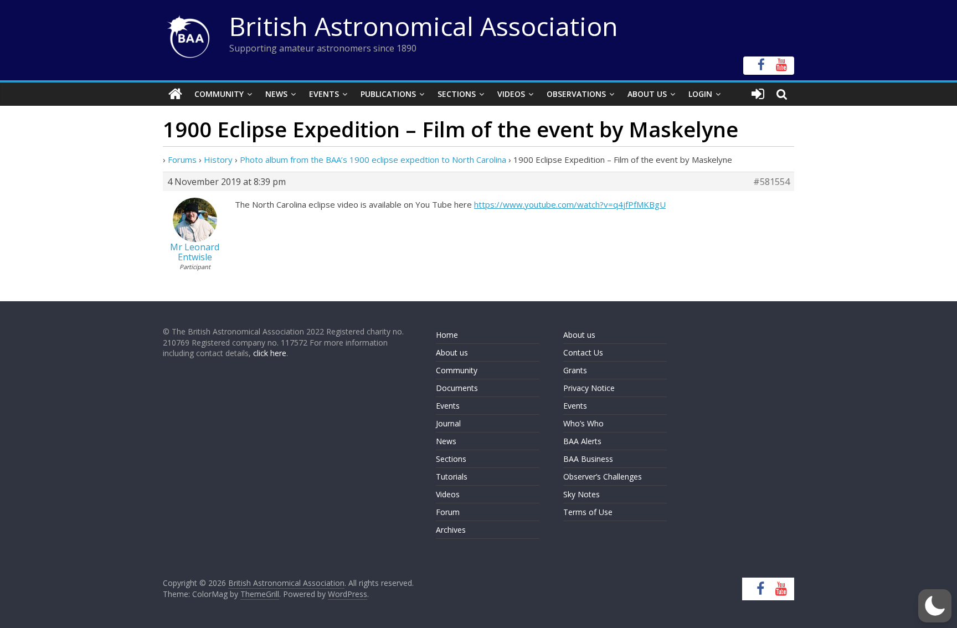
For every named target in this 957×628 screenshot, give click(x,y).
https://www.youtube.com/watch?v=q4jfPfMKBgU (570, 204)
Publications (388, 94)
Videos (511, 94)
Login (700, 94)
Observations (576, 94)
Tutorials (451, 476)
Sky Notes (581, 494)
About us (452, 352)
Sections (457, 94)
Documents (457, 388)
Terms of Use (588, 512)
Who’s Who (583, 423)
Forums (182, 159)
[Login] (758, 94)
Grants (575, 370)
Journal (448, 423)
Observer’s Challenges (602, 476)
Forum (448, 512)
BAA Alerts (582, 441)
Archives (451, 529)
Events (324, 94)
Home (447, 335)
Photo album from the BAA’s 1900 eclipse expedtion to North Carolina (373, 159)
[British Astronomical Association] (175, 94)
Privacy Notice (589, 388)
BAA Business (588, 459)
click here (269, 353)
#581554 (771, 182)
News (276, 94)
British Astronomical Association (423, 26)
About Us (647, 94)
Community (219, 94)
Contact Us (583, 352)
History (218, 159)
